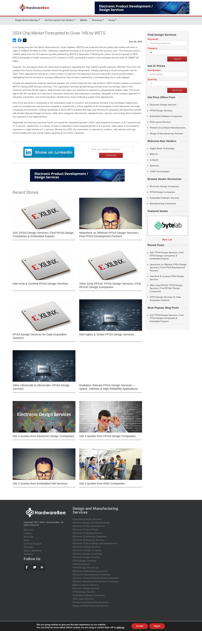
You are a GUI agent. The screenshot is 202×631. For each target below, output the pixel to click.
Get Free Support (32, 543)
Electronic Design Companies (164, 186)
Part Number (154, 70)
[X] (25, 41)
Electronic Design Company (86, 557)
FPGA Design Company (84, 560)
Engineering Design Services (87, 519)
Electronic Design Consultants (87, 553)
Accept (139, 626)
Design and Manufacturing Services (90, 605)
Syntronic (154, 165)
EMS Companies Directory (86, 585)
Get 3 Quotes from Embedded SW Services (40, 483)
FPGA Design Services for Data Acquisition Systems (40, 336)
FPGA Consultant (81, 564)
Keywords (153, 39)
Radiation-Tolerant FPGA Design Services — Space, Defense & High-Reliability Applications (108, 387)
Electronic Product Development (89, 526)
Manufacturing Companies (163, 203)
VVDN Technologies (159, 171)
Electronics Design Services (86, 547)
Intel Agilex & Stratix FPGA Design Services (106, 334)
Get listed (28, 547)
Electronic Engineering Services (88, 540)
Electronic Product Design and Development (95, 543)
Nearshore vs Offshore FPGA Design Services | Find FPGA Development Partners (109, 234)
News (26, 540)
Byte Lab (167, 239)
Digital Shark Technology (162, 148)
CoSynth (154, 160)
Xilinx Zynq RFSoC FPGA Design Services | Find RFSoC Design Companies (110, 285)
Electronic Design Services (163, 104)
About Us (28, 530)
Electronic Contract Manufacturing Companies (96, 578)
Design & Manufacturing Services (166, 133)
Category (152, 48)
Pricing (111, 20)
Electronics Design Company (87, 550)
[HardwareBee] (34, 12)
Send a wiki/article (33, 550)
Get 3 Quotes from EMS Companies (102, 483)
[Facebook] (19, 41)
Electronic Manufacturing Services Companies (96, 581)
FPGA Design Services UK (86, 567)
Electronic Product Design (85, 529)
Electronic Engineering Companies (90, 536)
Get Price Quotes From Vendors (59, 20)
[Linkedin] (14, 41)
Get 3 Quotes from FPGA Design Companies (107, 436)
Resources (97, 20)
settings (120, 627)
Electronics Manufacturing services (90, 571)
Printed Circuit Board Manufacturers (168, 127)
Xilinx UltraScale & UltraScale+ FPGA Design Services (41, 387)
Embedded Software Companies (166, 116)
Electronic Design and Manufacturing (91, 522)
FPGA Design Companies (162, 192)
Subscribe (29, 536)
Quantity (152, 79)
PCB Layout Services (160, 122)
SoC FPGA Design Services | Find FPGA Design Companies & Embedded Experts (43, 234)
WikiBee (83, 20)
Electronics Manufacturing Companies (91, 574)
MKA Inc (154, 154)
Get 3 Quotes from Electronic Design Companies (43, 436)
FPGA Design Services (161, 110)
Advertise (28, 554)
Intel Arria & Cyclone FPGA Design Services (40, 283)
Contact (27, 533)
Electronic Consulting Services (88, 533)
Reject (157, 626)
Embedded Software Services (164, 198)
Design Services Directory (26, 20)
